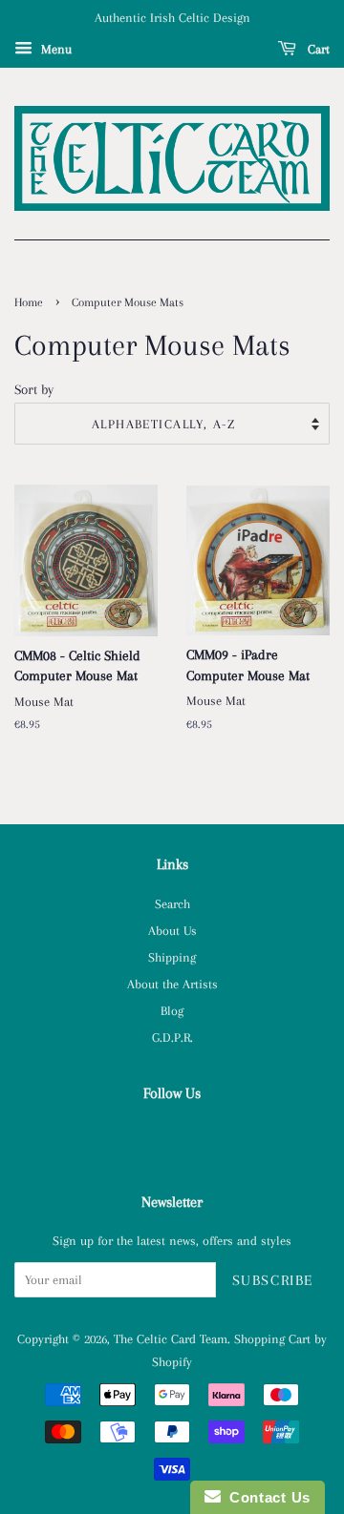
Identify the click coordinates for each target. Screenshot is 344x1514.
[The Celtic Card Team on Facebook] (172, 1135)
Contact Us (266, 1497)
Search (172, 903)
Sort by (34, 389)
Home (28, 302)
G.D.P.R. (172, 1037)
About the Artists (172, 983)
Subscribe (272, 1280)
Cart (317, 49)
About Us (172, 930)
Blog (172, 1010)
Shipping (172, 956)
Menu (54, 49)
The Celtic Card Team (170, 1338)
